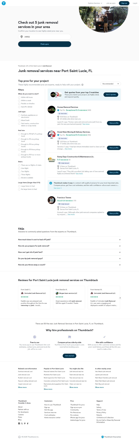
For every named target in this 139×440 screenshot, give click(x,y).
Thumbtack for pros (77, 405)
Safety (99, 407)
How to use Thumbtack (52, 405)
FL (28, 66)
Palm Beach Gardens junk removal (106, 378)
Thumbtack (21, 66)
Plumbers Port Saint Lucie (52, 374)
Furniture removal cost (25, 371)
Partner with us (23, 409)
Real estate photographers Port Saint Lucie (56, 385)
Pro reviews (74, 415)
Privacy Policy (101, 412)
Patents (99, 415)
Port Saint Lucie (36, 66)
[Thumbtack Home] (3, 3)
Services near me (50, 412)
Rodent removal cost (25, 378)
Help (98, 405)
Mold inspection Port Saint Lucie (54, 378)
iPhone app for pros (77, 418)
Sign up (47, 407)
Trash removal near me (77, 374)
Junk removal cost (24, 374)
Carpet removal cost (24, 384)
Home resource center (52, 418)
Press (20, 417)
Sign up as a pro (76, 407)
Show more (22, 387)
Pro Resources (75, 412)
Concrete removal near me (78, 381)
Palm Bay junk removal (102, 384)
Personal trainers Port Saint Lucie (54, 371)
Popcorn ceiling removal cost (27, 381)
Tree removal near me (76, 378)
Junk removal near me (76, 371)
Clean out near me (75, 384)
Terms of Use (101, 410)
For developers (23, 412)
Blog (19, 420)
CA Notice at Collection (105, 418)
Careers (21, 415)
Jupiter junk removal (101, 374)
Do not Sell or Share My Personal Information (108, 421)
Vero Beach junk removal (103, 371)
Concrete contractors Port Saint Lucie (56, 381)
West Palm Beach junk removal (105, 381)
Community (74, 410)
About (20, 407)
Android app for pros (77, 420)
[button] (61, 110)
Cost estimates (49, 415)
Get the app (48, 410)
